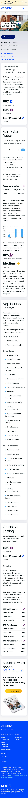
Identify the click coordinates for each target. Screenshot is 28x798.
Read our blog (5, 740)
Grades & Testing (7, 59)
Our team (4, 759)
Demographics (6, 46)
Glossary (3, 737)
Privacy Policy (11, 792)
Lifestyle (16, 46)
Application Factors (8, 56)
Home (2, 12)
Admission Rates (7, 53)
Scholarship (4, 746)
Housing (13, 50)
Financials (14, 42)
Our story (3, 756)
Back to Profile (9, 37)
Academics (5, 50)
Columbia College (14, 12)
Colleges (7, 12)
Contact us (4, 761)
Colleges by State (6, 749)
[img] (6, 9)
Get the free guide (13, 691)
